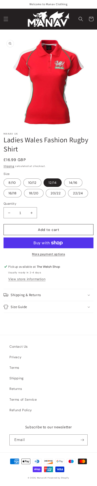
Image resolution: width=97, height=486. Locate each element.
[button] (6, 19)
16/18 (12, 193)
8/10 (12, 183)
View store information (26, 279)
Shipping (9, 166)
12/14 (52, 183)
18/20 (34, 193)
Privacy (15, 357)
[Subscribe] (82, 439)
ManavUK (42, 478)
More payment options (48, 254)
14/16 (73, 183)
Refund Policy (20, 410)
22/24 (78, 193)
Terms (14, 367)
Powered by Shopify (58, 478)
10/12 (32, 183)
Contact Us (18, 346)
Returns (15, 389)
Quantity (10, 204)
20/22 (56, 193)
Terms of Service (23, 399)
